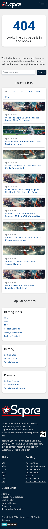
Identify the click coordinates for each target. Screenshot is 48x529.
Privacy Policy (8, 506)
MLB (6, 325)
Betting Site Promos (35, 466)
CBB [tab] (30, 91)
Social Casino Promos (14, 388)
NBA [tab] (21, 91)
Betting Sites (10, 355)
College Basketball (13, 332)
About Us (6, 493)
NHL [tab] (38, 91)
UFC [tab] (7, 96)
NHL (4, 472)
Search (41, 72)
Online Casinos (11, 358)
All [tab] (6, 91)
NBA (6, 321)
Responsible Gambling (12, 509)
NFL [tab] (13, 91)
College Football (12, 336)
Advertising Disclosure (12, 496)
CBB (3, 478)
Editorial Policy (9, 503)
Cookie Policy (8, 500)
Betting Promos (11, 381)
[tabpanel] (24, 195)
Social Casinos (11, 362)
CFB (3, 475)
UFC (3, 481)
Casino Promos (11, 384)
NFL (6, 317)
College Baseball (12, 328)
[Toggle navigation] (42, 4)
